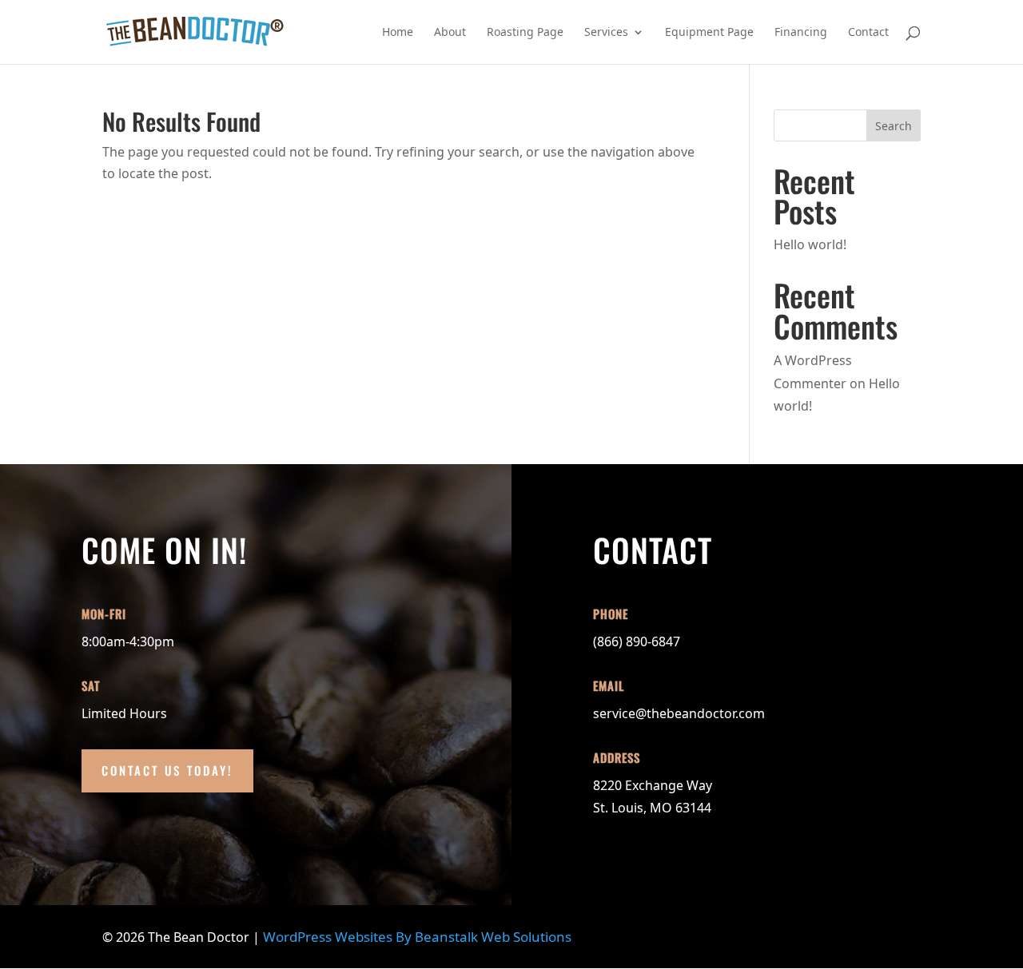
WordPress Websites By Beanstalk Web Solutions (415, 936)
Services (606, 32)
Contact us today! (167, 770)
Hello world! (810, 244)
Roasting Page (525, 32)
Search (893, 125)
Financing (800, 32)
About (450, 32)
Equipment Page (709, 32)
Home (397, 32)
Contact (868, 32)
